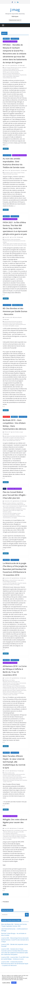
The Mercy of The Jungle (14, 584)
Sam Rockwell (10, 440)
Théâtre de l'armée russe (8, 174)
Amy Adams (12, 436)
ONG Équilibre (11, 326)
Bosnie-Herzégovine (17, 321)
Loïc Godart (5, 326)
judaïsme (5, 687)
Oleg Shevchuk (23, 75)
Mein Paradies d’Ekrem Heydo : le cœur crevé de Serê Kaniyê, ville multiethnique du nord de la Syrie (14, 762)
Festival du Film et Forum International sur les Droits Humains (14, 241)
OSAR (21, 510)
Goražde (10, 324)
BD (12, 321)
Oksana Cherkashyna (7, 75)
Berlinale (18, 436)
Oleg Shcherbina (16, 75)
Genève (8, 243)
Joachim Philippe (6, 581)
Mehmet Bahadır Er (16, 73)
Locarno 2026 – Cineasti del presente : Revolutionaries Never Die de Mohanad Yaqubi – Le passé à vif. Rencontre (14, 963)
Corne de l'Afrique (15, 683)
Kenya (13, 687)
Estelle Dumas (19, 323)
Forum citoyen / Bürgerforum (10, 41)
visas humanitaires (7, 517)
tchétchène (24, 780)
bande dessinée (7, 321)
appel (5, 503)
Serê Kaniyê (16, 780)
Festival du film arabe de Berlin (16, 777)
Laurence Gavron (21, 688)
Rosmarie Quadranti (17, 516)
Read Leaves (23, 690)
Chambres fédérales (11, 503)
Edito (4, 488)
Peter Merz (5, 512)
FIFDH (4, 243)
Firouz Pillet (13, 237)
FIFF (22, 70)
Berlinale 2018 (10, 830)
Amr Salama (12, 680)
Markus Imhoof (14, 833)
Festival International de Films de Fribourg (12, 70)
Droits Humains (13, 504)
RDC (21, 583)
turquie (4, 781)
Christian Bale (6, 437)
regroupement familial (8, 516)
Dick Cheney (17, 437)
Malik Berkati (14, 65)
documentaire (17, 239)
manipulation (17, 439)
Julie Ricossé (23, 324)
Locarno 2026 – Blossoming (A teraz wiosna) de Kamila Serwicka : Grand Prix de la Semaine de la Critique (15, 939)
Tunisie (9, 694)
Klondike (17, 72)
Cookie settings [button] (6, 982)
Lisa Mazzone (18, 507)
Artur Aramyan (7, 67)
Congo (18, 580)
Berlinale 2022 (14, 67)
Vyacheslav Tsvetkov (22, 245)
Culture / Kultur (14, 38)
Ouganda (18, 690)
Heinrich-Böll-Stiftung (14, 684)
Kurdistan (14, 778)
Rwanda (24, 583)
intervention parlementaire (9, 507)
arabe (13, 773)
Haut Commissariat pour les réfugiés (14, 506)
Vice (19, 440)
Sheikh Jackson (14, 691)
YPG (11, 781)
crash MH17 (24, 67)
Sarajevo (17, 326)
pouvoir (4, 440)
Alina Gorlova (7, 239)
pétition (9, 512)
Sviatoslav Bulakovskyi (7, 77)
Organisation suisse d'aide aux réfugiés (11, 510)
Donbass (5, 69)
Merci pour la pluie (12, 690)
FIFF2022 (5, 72)
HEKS (26, 506)
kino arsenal (17, 687)
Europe (21, 504)
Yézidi (8, 781)
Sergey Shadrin (9, 76)
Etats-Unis (22, 437)
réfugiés (17, 514)
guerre (8, 72)
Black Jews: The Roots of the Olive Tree (11, 681)
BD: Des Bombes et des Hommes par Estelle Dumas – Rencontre (15, 311)
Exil (24, 504)
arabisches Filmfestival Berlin (9, 774)
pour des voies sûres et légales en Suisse (12, 513)
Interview (12, 72)
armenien (5, 775)
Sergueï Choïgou (20, 172)
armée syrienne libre (20, 774)
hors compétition (10, 439)
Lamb (16, 688)
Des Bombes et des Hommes (9, 323)
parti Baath (11, 780)
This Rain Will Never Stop (8, 245)
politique (22, 439)
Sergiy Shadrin (16, 76)
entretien (9, 69)
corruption (11, 437)
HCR (23, 506)
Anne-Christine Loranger (17, 432)
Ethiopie (4, 684)
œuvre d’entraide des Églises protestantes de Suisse (14, 509)
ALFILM (9, 773)
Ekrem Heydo (6, 777)
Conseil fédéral (19, 503)
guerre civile (5, 778)
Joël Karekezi (13, 581)
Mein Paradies (19, 778)
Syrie (25, 243)
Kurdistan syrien (16, 243)
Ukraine (14, 77)
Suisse (23, 516)
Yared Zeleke (14, 694)
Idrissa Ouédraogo (7, 686)
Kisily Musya (23, 687)
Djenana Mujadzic (16, 170)
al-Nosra (6, 773)
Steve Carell (15, 440)
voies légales (14, 517)
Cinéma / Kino (6, 38)
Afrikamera (6, 580)
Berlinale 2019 (6, 416)
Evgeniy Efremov (15, 69)
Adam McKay (7, 436)
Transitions (5, 694)
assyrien (9, 775)
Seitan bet (9, 691)
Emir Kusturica (7, 172)
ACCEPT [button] (14, 982)
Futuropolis (5, 324)
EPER (19, 504)
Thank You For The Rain (8, 693)
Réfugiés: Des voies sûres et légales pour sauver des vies (15, 822)
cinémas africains (13, 580)
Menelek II (5, 690)
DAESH (12, 775)
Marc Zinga (17, 583)
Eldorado (5, 832)
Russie (4, 76)
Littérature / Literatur (17, 305)
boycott (19, 67)
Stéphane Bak (6, 584)
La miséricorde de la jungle (9, 583)
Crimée (12, 239)
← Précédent (5, 902)
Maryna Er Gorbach (7, 73)
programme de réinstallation (9, 514)
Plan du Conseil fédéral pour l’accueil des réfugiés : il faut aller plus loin (14, 495)
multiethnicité (6, 780)
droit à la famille (6, 504)
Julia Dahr (9, 687)
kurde (10, 778)
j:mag (15, 9)
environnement (22, 683)
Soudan (20, 691)
